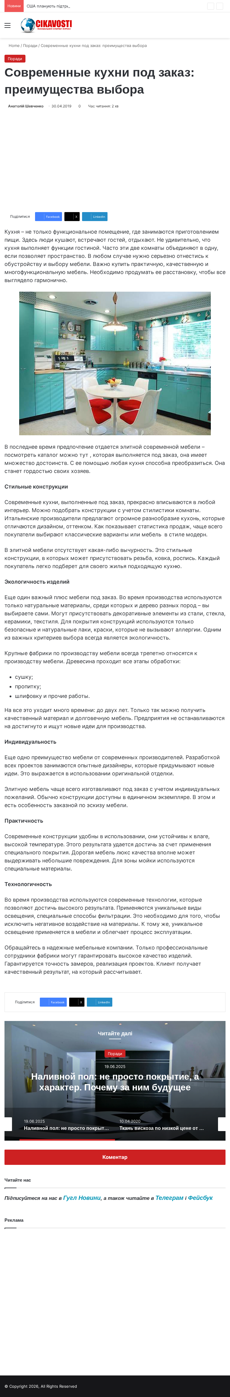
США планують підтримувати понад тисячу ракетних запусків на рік (92, 6)
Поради (30, 45)
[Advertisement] (115, 161)
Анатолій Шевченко (25, 106)
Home (13, 45)
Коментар (115, 1157)
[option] (115, 1081)
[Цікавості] (46, 25)
